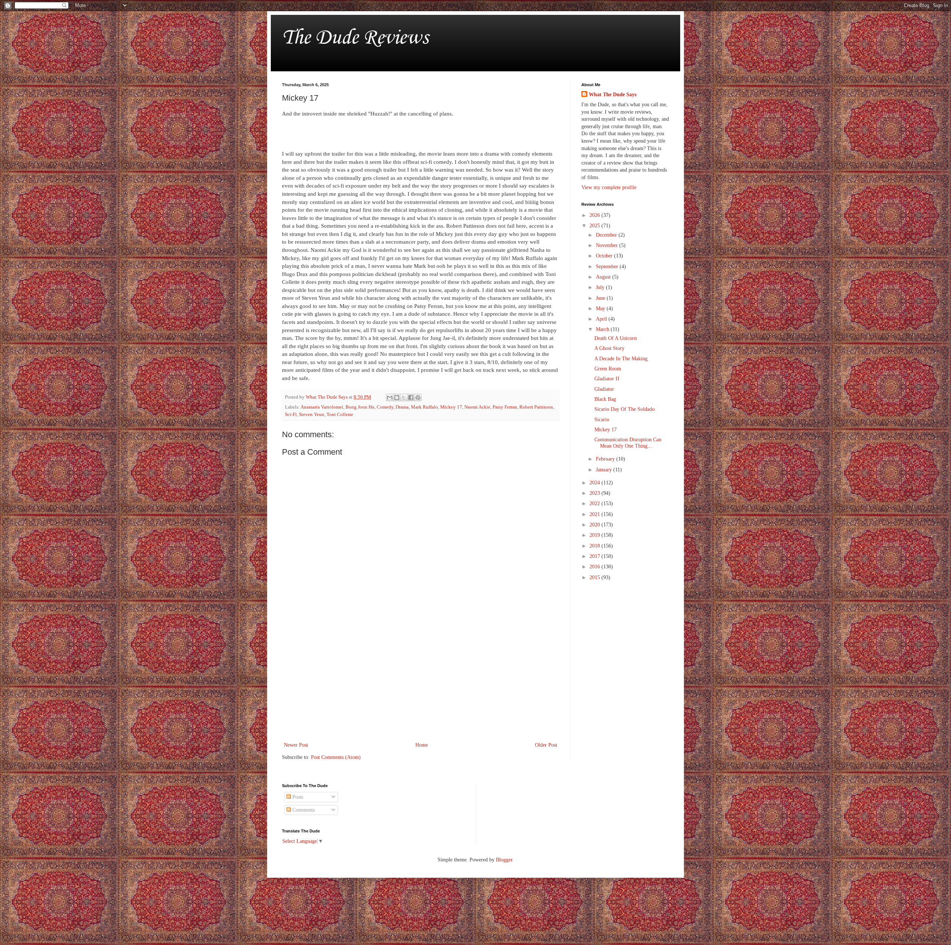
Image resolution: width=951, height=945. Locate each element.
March (603, 329)
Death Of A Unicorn (615, 338)
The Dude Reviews (355, 36)
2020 (595, 524)
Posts (297, 797)
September (608, 266)
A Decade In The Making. (621, 358)
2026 (595, 215)
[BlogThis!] (396, 397)
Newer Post (296, 745)
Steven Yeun (311, 414)
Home (421, 745)
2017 (595, 556)
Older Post (546, 745)
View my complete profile (608, 187)
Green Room (607, 368)
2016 (595, 566)
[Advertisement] (420, 679)
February (606, 459)
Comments (303, 810)
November (607, 245)
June (601, 298)
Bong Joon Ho (359, 407)
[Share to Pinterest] (418, 397)
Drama (402, 407)
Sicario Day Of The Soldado (624, 409)
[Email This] (389, 397)
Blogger (504, 860)
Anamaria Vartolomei (322, 407)
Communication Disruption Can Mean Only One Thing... (627, 443)
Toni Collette (340, 414)
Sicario (601, 419)
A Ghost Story (609, 348)
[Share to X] (404, 397)
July (601, 287)
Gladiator (604, 389)
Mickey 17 (451, 407)
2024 (595, 483)
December (607, 235)
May (601, 308)
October (605, 256)
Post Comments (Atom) (336, 757)
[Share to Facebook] (411, 397)
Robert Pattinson (536, 407)
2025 (595, 225)
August (604, 277)
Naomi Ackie (477, 407)
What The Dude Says (612, 94)
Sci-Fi (291, 414)
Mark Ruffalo (424, 407)
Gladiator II (606, 378)
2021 (595, 514)
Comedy (385, 407)
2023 (595, 493)
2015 (595, 577)
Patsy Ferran (505, 407)
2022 (595, 503)
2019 (595, 535)
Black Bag (605, 399)
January (604, 469)
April (602, 319)
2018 (595, 546)
